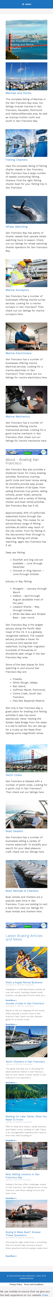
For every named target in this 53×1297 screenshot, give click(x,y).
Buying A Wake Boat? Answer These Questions (23, 1234)
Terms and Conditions (33, 1284)
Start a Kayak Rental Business (24, 982)
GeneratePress (26, 1278)
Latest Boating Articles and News (24, 937)
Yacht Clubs (14, 775)
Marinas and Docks (18, 93)
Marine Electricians (19, 353)
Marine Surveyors (17, 290)
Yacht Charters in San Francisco (25, 1061)
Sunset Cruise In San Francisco (25, 1003)
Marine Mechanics (18, 416)
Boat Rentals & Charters (22, 890)
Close (45, 1295)
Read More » (11, 1000)
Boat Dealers (14, 831)
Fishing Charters (17, 159)
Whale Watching (17, 226)
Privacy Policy (16, 1284)
